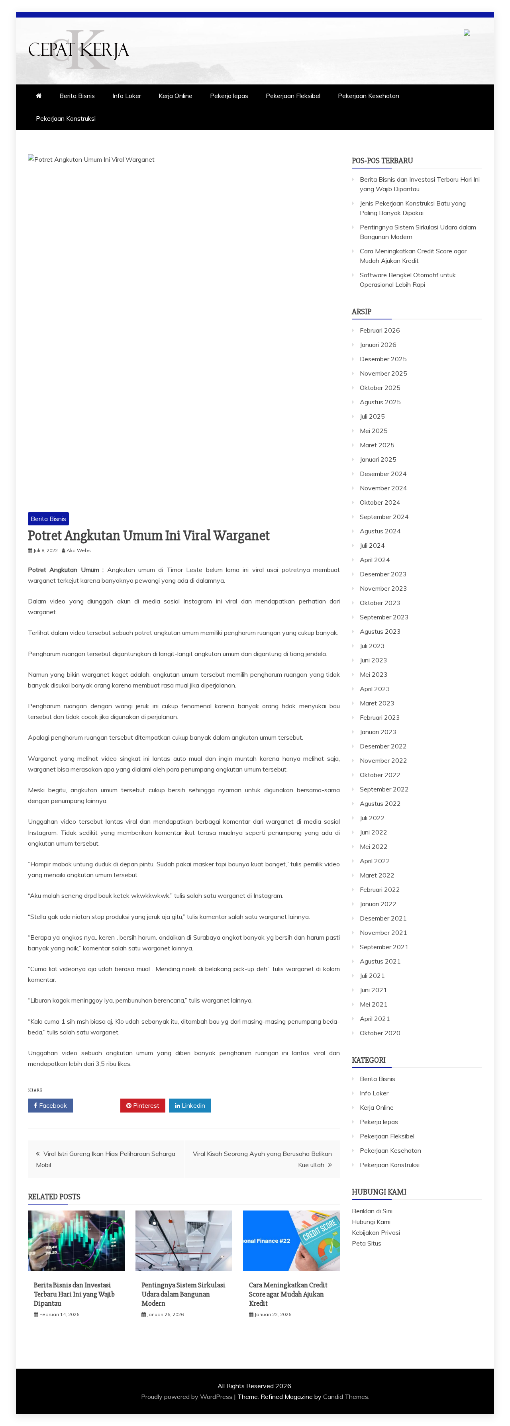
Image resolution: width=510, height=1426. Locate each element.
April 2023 (375, 689)
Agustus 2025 (380, 402)
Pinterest (145, 1105)
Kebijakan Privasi (376, 1232)
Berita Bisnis (77, 96)
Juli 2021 (372, 975)
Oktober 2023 (380, 603)
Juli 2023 (372, 646)
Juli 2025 (372, 416)
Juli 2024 (372, 545)
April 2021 (375, 1018)
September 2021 (384, 947)
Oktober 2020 (380, 1033)
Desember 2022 (383, 746)
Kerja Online (175, 96)
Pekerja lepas (229, 96)
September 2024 (384, 517)
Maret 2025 (377, 445)
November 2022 (383, 760)
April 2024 (375, 560)
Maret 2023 (377, 703)
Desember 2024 (383, 474)
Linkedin (192, 1105)
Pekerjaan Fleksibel (293, 96)
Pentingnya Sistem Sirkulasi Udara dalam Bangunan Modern (183, 1294)
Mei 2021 (374, 1004)
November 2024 (383, 488)
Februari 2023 (380, 717)
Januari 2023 (378, 732)
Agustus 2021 (380, 961)
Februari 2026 (380, 330)
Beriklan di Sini (372, 1211)
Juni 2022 (373, 832)
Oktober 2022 (380, 775)
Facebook (52, 1105)
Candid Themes (345, 1397)
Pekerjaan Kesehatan (368, 96)
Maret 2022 (377, 875)
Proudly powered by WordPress (187, 1397)
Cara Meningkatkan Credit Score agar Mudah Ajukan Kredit (288, 1294)
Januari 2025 (378, 459)
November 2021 (383, 932)
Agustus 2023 (380, 631)
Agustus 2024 (380, 531)
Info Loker (126, 96)
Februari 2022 (380, 889)
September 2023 (384, 617)
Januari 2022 (378, 904)
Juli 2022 (372, 818)
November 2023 (383, 588)
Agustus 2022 (380, 803)
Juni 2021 (373, 990)
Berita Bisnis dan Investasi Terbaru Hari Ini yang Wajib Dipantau (74, 1294)
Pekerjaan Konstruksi (66, 118)
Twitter (99, 1105)
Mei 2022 (374, 846)
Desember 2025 (383, 359)
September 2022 (384, 789)
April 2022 (375, 861)
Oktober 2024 (380, 502)
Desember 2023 (383, 574)
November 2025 (383, 373)
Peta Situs (366, 1243)
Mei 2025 (374, 431)
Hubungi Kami (371, 1222)
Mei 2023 (374, 674)
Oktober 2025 (380, 388)
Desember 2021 (383, 918)
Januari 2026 (378, 345)
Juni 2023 (373, 660)
